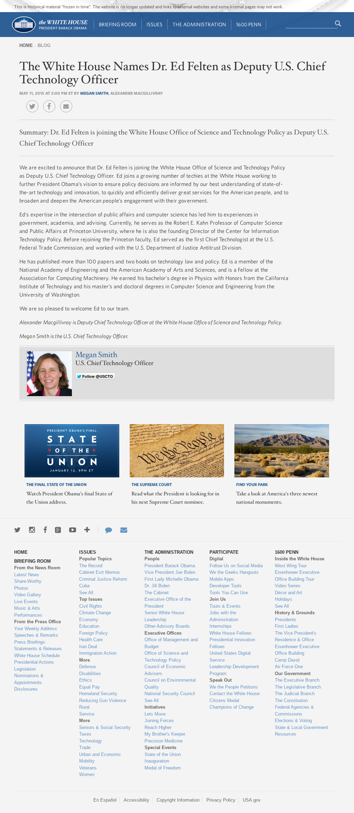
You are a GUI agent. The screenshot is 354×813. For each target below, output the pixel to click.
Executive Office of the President (168, 603)
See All (86, 592)
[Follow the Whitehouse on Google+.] (58, 530)
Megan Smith (94, 93)
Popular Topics (95, 558)
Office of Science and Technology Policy (166, 657)
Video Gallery (27, 594)
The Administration (199, 24)
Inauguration (157, 761)
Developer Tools (225, 585)
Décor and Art (288, 592)
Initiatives (155, 707)
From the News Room (37, 567)
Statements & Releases (38, 648)
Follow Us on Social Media (236, 565)
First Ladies (286, 626)
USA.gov (252, 800)
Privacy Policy (220, 800)
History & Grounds (295, 612)
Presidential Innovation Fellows (232, 643)
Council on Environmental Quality (170, 684)
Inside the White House (299, 558)
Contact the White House (234, 693)
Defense (87, 666)
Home (26, 45)
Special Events (160, 747)
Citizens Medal (224, 700)
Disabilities (90, 673)
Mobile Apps (221, 579)
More (84, 660)
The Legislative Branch (298, 687)
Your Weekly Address (35, 628)
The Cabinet (157, 592)
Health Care (91, 639)
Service (86, 714)
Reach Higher (158, 727)
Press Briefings (29, 642)
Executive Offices (163, 633)
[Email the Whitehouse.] (123, 530)
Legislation (25, 669)
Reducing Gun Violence (102, 700)
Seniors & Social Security (105, 727)
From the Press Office (37, 621)
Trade (85, 747)
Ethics (85, 680)
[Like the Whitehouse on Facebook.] (45, 530)
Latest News (26, 574)
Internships (220, 626)
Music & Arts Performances (28, 612)
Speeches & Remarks (36, 635)
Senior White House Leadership (164, 616)
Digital (216, 558)
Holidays (283, 599)
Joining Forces (159, 720)
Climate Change (95, 612)
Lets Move (155, 714)
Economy (88, 619)
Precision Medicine (164, 741)
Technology (90, 741)
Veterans (88, 767)
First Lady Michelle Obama (171, 579)
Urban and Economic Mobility (100, 758)
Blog (44, 45)
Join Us (217, 599)
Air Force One (289, 666)
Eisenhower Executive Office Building (297, 650)
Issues (154, 24)
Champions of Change (231, 707)
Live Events (26, 601)
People (152, 558)
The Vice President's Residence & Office (295, 636)
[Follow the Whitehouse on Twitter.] (17, 530)
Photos (21, 588)
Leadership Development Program (234, 670)
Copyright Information (178, 800)
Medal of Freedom (163, 767)
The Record (90, 565)
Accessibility (136, 800)
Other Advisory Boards (167, 626)
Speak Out (220, 680)
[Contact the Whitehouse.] (105, 530)
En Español (105, 800)
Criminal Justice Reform (103, 579)
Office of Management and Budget (171, 643)
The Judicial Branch (295, 693)
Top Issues (90, 599)
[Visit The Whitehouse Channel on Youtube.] (72, 530)
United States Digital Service (230, 657)
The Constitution (291, 700)
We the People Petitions (233, 687)
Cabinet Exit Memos (99, 572)
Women (86, 774)
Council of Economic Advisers (165, 670)
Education (89, 626)
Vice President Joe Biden (170, 572)
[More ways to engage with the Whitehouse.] (87, 530)
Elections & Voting (293, 720)
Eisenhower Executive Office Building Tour (297, 576)
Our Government (292, 673)
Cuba (84, 585)
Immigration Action (98, 653)
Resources (285, 734)
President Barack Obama (170, 565)
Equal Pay (89, 687)
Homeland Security (98, 693)
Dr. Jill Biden (157, 585)
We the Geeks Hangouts (234, 572)
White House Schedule (37, 655)
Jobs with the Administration (223, 616)
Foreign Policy (93, 633)
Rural (84, 707)
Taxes (85, 734)
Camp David (287, 660)
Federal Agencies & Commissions (294, 710)
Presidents (285, 619)
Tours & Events (225, 606)
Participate (224, 552)
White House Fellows (230, 633)
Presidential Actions (34, 662)
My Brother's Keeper (165, 734)
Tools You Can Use (228, 592)
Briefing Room (118, 24)
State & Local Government (301, 727)
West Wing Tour (291, 565)
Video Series (287, 585)
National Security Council (170, 693)
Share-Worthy (27, 581)
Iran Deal (88, 646)
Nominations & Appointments (29, 679)
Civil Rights (90, 606)
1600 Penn (248, 24)
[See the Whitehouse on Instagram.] (32, 530)
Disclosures (26, 689)
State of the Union (163, 754)
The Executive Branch (297, 680)
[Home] (49, 32)
